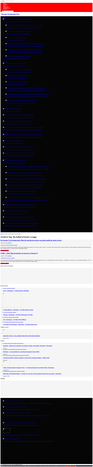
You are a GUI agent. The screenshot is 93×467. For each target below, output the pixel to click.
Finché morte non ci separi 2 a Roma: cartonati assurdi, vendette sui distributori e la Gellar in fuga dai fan (24, 52)
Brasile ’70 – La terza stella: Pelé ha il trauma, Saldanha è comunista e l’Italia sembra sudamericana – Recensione (22, 129)
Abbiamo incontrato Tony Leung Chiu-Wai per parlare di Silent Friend (18, 58)
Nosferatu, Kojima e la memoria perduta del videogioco (12, 143)
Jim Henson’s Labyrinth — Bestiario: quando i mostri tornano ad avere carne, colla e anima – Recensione (24, 27)
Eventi (4, 3)
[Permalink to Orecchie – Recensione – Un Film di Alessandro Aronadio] (9, 312)
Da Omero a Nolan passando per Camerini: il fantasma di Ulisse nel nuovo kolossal (17, 21)
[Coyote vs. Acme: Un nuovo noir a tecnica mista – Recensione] (14, 160)
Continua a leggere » (5, 250)
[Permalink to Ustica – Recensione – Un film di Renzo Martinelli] (9, 288)
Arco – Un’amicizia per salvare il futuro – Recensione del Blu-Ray (14, 66)
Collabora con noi (6, 7)
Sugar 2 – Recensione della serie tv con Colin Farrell (12, 111)
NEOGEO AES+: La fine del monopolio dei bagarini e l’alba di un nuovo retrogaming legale (18, 155)
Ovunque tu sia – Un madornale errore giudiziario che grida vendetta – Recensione (17, 123)
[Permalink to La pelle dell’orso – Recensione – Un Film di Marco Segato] (12, 307)
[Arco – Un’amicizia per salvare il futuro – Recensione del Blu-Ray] (15, 63)
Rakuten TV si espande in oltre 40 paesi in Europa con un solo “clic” (21, 435)
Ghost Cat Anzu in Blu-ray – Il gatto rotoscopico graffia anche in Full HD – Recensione (20, 102)
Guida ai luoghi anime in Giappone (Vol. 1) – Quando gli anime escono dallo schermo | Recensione (20, 225)
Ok (67, 465)
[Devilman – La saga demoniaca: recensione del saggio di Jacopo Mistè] (15, 210)
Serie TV (7, 107)
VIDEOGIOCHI (5, 133)
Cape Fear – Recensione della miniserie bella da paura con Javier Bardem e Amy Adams (18, 117)
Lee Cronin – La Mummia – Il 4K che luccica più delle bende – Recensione (18, 72)
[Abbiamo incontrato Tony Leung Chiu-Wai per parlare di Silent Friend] (18, 56)
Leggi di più (73, 465)
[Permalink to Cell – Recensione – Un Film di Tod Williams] (10, 317)
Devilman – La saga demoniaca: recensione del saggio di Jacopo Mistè (15, 213)
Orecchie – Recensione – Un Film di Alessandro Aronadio (18, 314)
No (69, 465)
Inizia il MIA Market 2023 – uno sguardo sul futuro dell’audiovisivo (20, 425)
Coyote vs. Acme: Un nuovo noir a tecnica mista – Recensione (13, 163)
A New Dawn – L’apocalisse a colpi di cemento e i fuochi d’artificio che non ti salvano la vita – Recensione (24, 187)
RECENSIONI (5, 159)
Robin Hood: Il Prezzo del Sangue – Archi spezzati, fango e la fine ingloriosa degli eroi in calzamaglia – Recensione (25, 181)
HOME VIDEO (5, 62)
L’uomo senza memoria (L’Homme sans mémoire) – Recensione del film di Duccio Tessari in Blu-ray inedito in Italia (26, 90)
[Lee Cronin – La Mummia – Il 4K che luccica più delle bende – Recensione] (19, 69)
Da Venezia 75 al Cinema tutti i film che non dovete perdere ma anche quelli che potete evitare (31, 240)
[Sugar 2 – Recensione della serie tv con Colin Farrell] (12, 108)
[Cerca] (1, 1)
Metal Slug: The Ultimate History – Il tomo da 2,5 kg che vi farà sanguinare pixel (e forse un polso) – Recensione (23, 137)
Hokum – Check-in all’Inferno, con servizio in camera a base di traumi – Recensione (20, 193)
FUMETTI (4, 229)
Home (2, 233)
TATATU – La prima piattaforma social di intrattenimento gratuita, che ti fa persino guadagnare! (28, 441)
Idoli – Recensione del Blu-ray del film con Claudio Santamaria (16, 78)
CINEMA (4, 17)
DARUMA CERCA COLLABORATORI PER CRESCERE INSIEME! (21, 336)
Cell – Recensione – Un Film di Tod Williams (14, 319)
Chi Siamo (5, 4)
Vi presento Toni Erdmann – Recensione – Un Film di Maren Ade (20, 324)
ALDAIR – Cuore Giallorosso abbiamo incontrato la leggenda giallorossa (18, 34)
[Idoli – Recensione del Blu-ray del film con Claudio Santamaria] (17, 75)
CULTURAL (5, 203)
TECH (4, 230)
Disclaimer (5, 9)
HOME (4, 16)
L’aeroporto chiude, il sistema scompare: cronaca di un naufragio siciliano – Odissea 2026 (18, 219)
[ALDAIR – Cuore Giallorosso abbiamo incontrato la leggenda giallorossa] (18, 31)
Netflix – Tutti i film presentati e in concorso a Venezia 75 (19, 253)
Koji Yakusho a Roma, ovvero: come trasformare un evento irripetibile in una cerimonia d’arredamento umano (25, 46)
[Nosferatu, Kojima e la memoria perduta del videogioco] (13, 140)
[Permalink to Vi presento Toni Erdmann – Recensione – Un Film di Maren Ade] (13, 322)
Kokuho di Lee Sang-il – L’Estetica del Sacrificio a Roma (15, 40)
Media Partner (6, 6)
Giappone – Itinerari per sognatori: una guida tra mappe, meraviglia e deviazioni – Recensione (19, 207)
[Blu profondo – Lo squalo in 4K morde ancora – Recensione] (16, 81)
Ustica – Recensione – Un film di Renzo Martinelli (16, 290)
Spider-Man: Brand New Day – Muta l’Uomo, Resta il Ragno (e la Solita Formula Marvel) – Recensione (23, 175)
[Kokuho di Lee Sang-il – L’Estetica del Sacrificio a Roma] (16, 37)
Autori (4, 5)
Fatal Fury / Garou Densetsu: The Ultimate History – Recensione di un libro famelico (17, 149)
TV (3, 106)
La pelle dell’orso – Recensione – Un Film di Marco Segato (18, 310)
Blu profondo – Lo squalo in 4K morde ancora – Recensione (16, 84)
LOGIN (4, 231)
